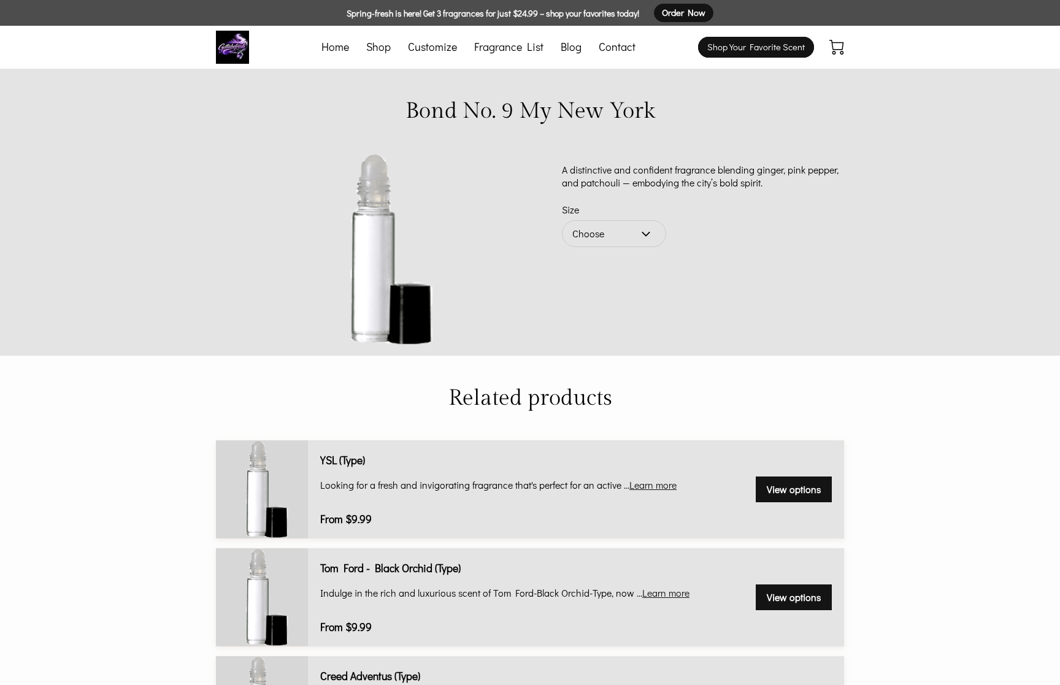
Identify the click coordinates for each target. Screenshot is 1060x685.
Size (570, 209)
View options (794, 489)
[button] (614, 233)
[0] (836, 47)
